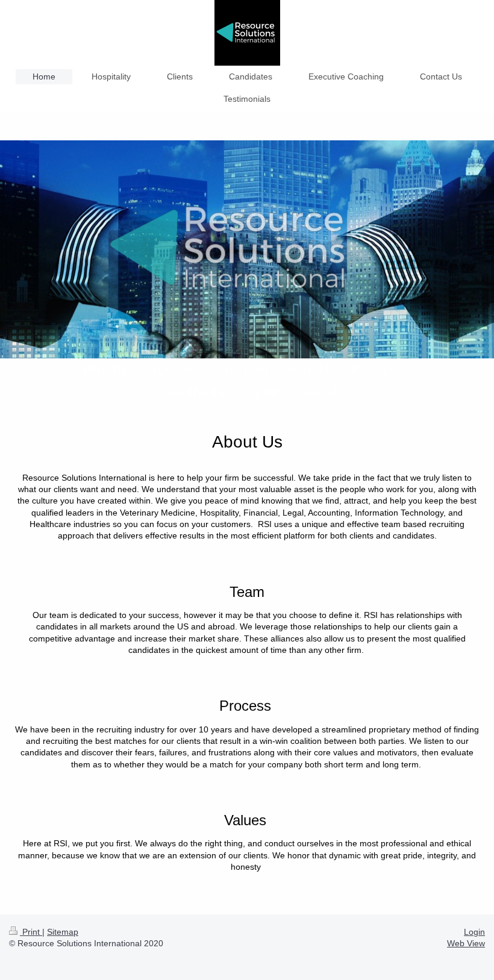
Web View (466, 943)
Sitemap (62, 932)
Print (31, 932)
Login (474, 932)
